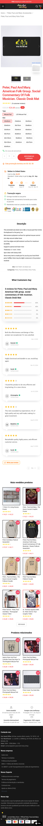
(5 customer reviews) (18, 103)
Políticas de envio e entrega (10, 776)
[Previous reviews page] (28, 468)
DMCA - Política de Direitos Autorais (12, 764)
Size (4, 118)
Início (3, 13)
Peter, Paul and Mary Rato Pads (12, 16)
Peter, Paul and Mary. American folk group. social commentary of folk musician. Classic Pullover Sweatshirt (31, 544)
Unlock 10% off (4, 817)
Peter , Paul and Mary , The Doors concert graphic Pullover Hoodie (11, 579)
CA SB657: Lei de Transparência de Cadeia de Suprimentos (20, 767)
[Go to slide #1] (16, 79)
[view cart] (40, 6)
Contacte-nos (5, 785)
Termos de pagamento (8, 779)
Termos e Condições (7, 758)
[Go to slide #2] (27, 79)
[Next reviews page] (38, 468)
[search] (36, 6)
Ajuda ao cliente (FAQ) (8, 788)
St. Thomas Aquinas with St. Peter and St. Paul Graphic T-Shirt (31, 612)
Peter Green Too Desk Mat (31, 690)
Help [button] (39, 823)
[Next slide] (39, 46)
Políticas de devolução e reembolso (12, 782)
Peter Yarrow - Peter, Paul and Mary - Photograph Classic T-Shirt (11, 612)
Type (4, 111)
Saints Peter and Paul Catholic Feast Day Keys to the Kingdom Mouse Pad (11, 659)
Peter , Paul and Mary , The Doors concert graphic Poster (31, 509)
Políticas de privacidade (9, 761)
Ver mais (21, 624)
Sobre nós (4, 755)
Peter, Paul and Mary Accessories (19, 13)
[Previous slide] (4, 46)
